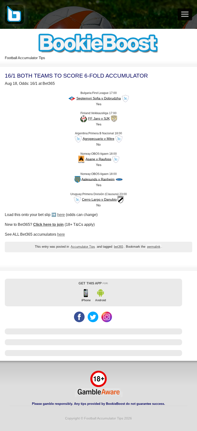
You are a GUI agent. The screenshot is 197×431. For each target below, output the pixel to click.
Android (100, 300)
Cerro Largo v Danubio (99, 199)
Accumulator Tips (83, 246)
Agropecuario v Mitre (98, 139)
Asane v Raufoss (98, 159)
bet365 (118, 246)
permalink (153, 246)
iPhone (86, 300)
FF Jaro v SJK (99, 118)
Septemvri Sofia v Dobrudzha (98, 98)
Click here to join (48, 224)
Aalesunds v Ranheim (98, 179)
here (61, 215)
